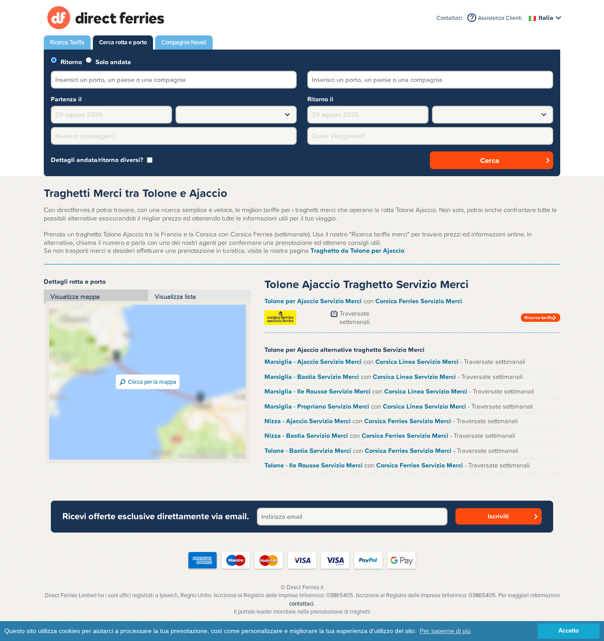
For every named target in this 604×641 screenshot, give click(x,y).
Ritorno (70, 61)
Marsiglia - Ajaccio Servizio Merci (313, 362)
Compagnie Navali (183, 42)
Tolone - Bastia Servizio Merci (307, 451)
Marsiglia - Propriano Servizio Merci (316, 406)
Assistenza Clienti (500, 18)
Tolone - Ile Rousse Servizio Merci (313, 465)
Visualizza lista (175, 297)
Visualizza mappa (75, 297)
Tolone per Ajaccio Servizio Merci (313, 301)
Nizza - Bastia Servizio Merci (306, 435)
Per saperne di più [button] (445, 630)
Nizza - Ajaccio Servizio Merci (307, 421)
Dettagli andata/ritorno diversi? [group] (97, 160)
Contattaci (449, 18)
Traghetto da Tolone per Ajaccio (357, 250)
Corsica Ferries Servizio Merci (418, 301)
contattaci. (302, 604)
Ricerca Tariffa (67, 42)
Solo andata (112, 61)
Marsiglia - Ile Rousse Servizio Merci (317, 391)
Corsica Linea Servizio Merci (417, 362)
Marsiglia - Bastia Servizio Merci (311, 377)
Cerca (489, 160)
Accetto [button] (568, 631)
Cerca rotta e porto (123, 42)
